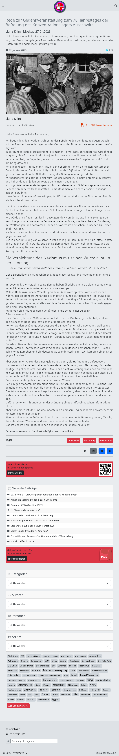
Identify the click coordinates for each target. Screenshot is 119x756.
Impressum (17, 734)
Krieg (90, 680)
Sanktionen (12, 694)
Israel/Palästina (89, 675)
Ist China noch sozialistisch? (25, 510)
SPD (29, 694)
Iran (66, 675)
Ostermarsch (30, 689)
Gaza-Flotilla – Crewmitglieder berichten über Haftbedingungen (44, 494)
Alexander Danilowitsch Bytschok (38, 431)
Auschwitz (73, 440)
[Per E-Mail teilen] (93, 451)
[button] (85, 451)
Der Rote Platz (104, 660)
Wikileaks (20, 699)
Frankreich (24, 670)
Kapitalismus (50, 680)
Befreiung (89, 440)
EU (53, 665)
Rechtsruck (83, 690)
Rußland (95, 689)
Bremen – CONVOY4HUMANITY (27, 505)
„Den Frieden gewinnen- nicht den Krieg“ (32, 515)
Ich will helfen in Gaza (22, 541)
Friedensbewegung (55, 670)
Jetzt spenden (15, 472)
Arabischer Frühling (51, 656)
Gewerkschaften (99, 670)
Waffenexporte (100, 694)
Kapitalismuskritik (66, 680)
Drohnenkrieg (42, 665)
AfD (22, 656)
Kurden (11, 685)
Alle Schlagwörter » (18, 705)
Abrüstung (13, 656)
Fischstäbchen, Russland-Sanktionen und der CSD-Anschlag (42, 536)
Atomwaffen (95, 656)
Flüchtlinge (12, 670)
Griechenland (14, 675)
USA (75, 694)
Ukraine (65, 694)
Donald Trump (26, 665)
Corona (63, 661)
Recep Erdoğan (70, 690)
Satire (22, 694)
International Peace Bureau (50, 675)
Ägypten (55, 699)
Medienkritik (59, 685)
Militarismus (73, 685)
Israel (74, 675)
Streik (37, 694)
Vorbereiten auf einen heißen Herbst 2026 (33, 525)
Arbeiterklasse (66, 656)
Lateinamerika (25, 684)
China (54, 661)
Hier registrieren (17, 558)
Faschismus (106, 440)
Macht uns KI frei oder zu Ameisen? (29, 530)
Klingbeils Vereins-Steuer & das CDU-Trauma (34, 499)
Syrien (45, 694)
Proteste (43, 689)
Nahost (84, 685)
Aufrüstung (13, 661)
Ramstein (55, 689)
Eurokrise (62, 665)
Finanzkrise (96, 666)
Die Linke (12, 665)
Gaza (72, 670)
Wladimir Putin (43, 699)
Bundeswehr (36, 661)
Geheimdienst (83, 670)
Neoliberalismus (14, 690)
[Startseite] (60, 6)
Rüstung (106, 690)
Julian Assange (34, 680)
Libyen (37, 685)
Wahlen (11, 699)
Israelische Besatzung (16, 680)
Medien (46, 685)
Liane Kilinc (14, 119)
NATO (93, 684)
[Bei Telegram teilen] (110, 451)
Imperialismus (29, 675)
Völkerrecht (85, 694)
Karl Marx (80, 680)
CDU (47, 661)
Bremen (24, 661)
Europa (72, 665)
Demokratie (74, 661)
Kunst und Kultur (103, 680)
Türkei (55, 694)
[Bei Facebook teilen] (102, 451)
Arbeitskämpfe (80, 656)
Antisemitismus (33, 656)
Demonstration (88, 661)
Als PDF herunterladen (99, 125)
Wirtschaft (31, 699)
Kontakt (14, 729)
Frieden (36, 670)
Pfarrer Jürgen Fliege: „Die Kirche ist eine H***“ (35, 520)
